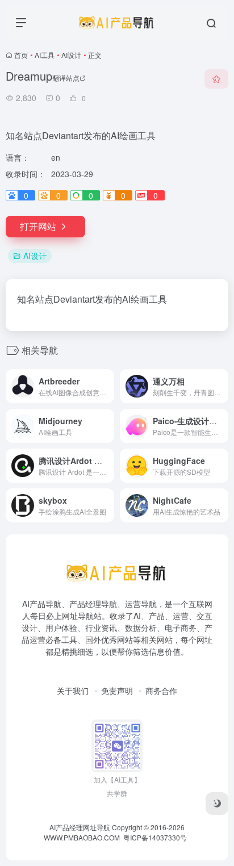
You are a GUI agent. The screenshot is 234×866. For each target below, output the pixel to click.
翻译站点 (66, 77)
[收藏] (216, 79)
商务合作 (161, 690)
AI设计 (71, 55)
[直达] (104, 379)
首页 (21, 55)
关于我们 (73, 690)
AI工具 (45, 55)
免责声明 (117, 690)
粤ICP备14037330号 (155, 837)
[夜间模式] (217, 803)
